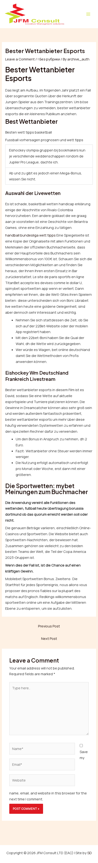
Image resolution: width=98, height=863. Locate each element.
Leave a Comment (20, 59)
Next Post (49, 638)
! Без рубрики (49, 59)
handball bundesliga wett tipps (30, 235)
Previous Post (49, 626)
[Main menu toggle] (88, 14)
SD (89, 852)
